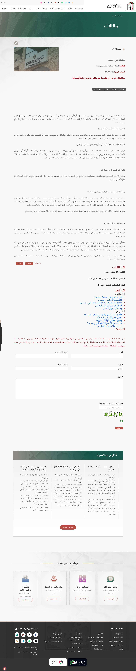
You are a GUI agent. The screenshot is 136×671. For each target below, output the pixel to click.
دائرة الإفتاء (119, 634)
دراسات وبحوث (97, 645)
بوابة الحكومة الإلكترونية (74, 648)
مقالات (121, 649)
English (3, 2)
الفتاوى (100, 634)
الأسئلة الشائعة (77, 644)
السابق (29, 263)
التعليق (120, 376)
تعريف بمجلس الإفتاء (116, 641)
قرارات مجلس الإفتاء (116, 645)
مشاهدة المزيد (68, 527)
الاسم (121, 352)
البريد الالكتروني (61, 352)
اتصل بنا (4, 8)
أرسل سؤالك (57, 634)
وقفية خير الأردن (56, 637)
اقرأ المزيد (110, 599)
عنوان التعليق (62, 364)
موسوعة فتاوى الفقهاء (95, 637)
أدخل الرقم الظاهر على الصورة (111, 403)
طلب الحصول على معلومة (53, 641)
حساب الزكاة (98, 649)
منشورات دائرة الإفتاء (96, 641)
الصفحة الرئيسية (117, 16)
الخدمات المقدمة (117, 637)
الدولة (120, 364)
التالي (19, 263)
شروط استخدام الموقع (74, 651)
